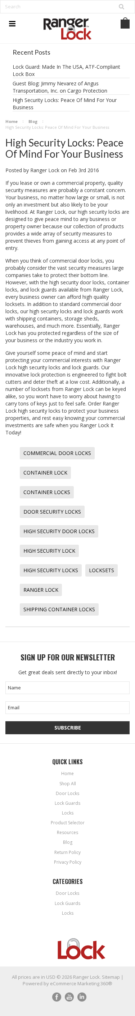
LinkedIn (81, 997)
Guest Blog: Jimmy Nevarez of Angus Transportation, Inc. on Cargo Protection (60, 87)
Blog (32, 121)
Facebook (56, 997)
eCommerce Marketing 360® (81, 983)
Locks (67, 913)
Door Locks (67, 893)
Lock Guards (67, 903)
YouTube (69, 997)
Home (11, 121)
